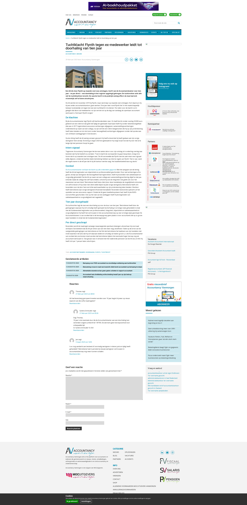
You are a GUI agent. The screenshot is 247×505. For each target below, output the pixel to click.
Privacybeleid (118, 493)
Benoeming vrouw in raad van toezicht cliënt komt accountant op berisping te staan (112, 267)
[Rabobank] (155, 173)
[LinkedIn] (131, 59)
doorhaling (90, 252)
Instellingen (86, 501)
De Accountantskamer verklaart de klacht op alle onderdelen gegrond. (91, 170)
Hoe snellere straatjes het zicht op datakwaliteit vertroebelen (170, 166)
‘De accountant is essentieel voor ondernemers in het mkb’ (170, 172)
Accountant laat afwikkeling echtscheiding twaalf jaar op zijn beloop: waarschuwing (107, 276)
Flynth (97, 252)
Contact (116, 479)
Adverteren (118, 472)
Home (67, 38)
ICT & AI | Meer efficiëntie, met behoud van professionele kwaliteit (170, 112)
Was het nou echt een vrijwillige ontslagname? (168, 130)
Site (67, 420)
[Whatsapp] (126, 59)
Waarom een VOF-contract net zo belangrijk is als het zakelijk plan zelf (170, 179)
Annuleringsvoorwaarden (124, 490)
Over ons (117, 469)
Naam (68, 404)
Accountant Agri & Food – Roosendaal (161, 253)
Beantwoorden (74, 303)
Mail (167, 452)
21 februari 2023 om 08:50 (85, 294)
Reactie (69, 375)
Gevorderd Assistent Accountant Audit (161, 244)
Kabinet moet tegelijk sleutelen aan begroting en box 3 (161, 321)
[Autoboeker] (155, 192)
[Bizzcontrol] (154, 167)
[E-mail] (136, 59)
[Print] (141, 59)
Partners (117, 459)
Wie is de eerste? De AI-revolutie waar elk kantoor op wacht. (170, 160)
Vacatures (129, 456)
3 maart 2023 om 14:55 (84, 342)
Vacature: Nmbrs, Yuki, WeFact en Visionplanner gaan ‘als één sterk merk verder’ (162, 339)
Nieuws (79, 54)
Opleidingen (130, 452)
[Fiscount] (155, 130)
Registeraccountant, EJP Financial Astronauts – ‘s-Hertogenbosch (160, 263)
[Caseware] (155, 112)
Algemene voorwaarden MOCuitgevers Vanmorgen (134, 486)
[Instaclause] (155, 179)
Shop (115, 483)
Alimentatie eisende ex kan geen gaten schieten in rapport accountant (107, 271)
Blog (115, 456)
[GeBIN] (155, 198)
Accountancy (71, 54)
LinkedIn (162, 452)
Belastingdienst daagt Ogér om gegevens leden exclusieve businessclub (163, 348)
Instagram (173, 452)
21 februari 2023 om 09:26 (89, 313)
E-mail (68, 412)
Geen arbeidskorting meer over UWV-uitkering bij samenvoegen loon (161, 330)
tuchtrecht (105, 252)
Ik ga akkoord (72, 501)
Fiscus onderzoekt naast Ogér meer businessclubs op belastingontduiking (162, 356)
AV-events (129, 459)
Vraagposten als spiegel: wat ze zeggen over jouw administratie (170, 191)
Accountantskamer (77, 252)
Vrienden (117, 476)
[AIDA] (155, 154)
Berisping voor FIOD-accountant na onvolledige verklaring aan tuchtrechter (109, 263)
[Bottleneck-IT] (155, 160)
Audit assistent (153, 274)
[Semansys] (155, 185)
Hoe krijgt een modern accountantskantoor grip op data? (170, 148)
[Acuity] (155, 148)
